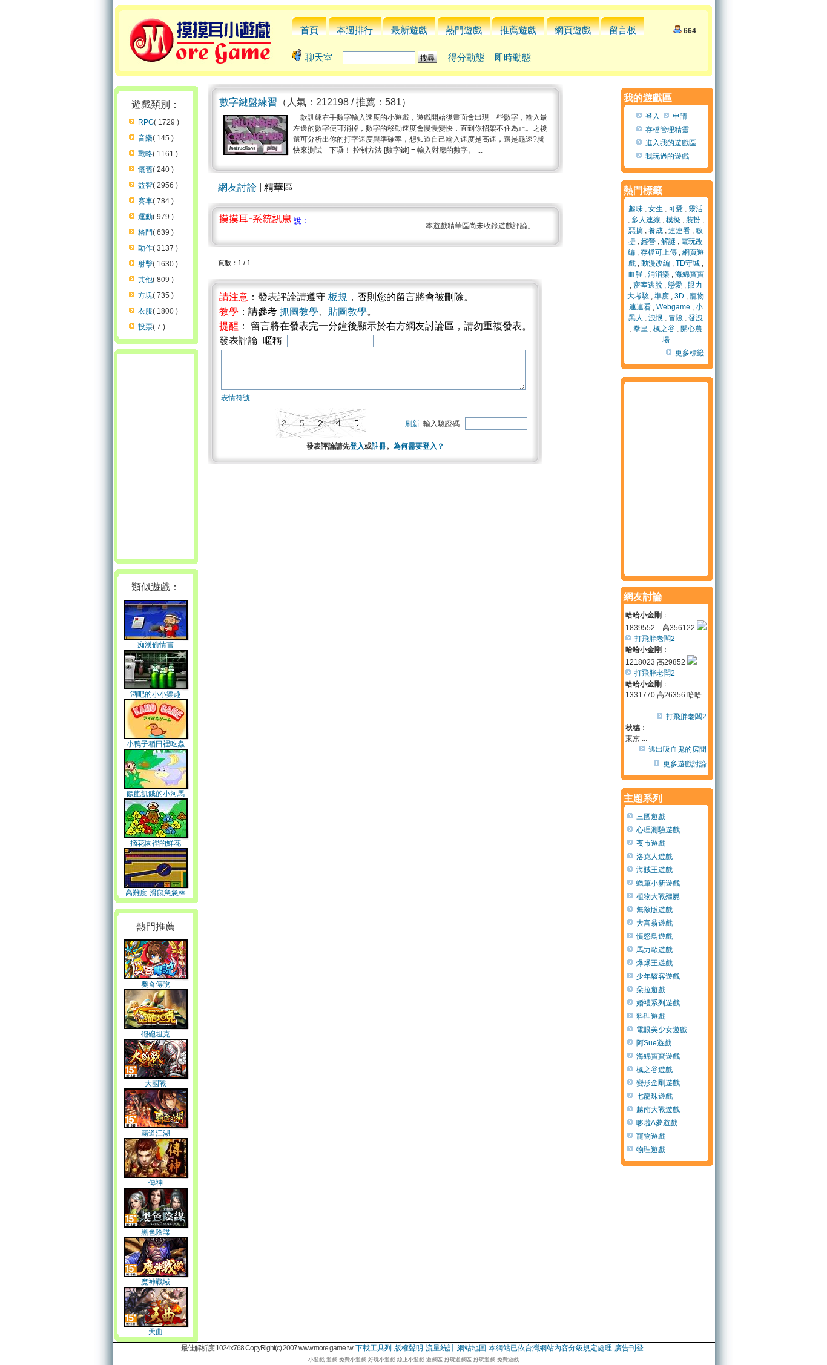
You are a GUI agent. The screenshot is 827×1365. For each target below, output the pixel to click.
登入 (357, 446)
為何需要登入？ (419, 446)
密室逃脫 (647, 285)
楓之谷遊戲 (654, 1069)
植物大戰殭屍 (658, 896)
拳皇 (640, 328)
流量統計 (440, 1348)
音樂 (145, 138)
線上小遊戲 (410, 1360)
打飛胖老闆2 (654, 638)
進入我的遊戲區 (670, 143)
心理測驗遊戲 (658, 830)
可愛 (675, 209)
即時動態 (513, 57)
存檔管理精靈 (667, 129)
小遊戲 (316, 1360)
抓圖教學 (299, 311)
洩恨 (655, 318)
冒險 (675, 318)
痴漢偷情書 (155, 644)
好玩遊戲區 (458, 1360)
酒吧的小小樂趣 (155, 694)
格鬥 (145, 232)
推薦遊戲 (518, 30)
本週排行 (355, 30)
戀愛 (675, 285)
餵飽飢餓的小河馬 (156, 793)
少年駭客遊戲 (658, 976)
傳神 (155, 1183)
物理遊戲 (650, 1149)
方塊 (145, 295)
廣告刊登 (629, 1348)
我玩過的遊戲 (667, 156)
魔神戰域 (155, 1282)
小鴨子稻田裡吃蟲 (156, 744)
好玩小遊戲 (381, 1360)
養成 (655, 230)
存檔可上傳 (659, 252)
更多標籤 (689, 353)
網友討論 (237, 187)
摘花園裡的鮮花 (155, 843)
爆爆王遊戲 (654, 963)
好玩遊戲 (484, 1360)
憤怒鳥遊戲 (654, 936)
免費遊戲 (508, 1360)
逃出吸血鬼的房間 (677, 749)
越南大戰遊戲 (658, 1109)
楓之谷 (664, 328)
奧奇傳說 (155, 984)
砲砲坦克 (155, 1034)
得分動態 (466, 57)
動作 (145, 248)
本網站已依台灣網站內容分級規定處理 (550, 1348)
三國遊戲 (650, 816)
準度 (661, 296)
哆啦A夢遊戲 (656, 1123)
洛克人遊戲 (654, 856)
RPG (146, 122)
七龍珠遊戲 (654, 1096)
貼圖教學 (347, 311)
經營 (648, 241)
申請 (680, 116)
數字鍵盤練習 (248, 102)
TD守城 (688, 263)
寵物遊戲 (650, 1136)
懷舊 (145, 169)
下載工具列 (373, 1348)
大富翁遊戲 (654, 923)
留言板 (622, 30)
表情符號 (235, 397)
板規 (338, 297)
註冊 (379, 446)
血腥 (635, 274)
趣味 (635, 209)
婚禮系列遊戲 (658, 1003)
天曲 (155, 1331)
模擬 (673, 219)
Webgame (673, 307)
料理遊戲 (650, 1016)
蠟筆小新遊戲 (658, 883)
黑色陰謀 (155, 1232)
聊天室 (318, 57)
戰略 (145, 154)
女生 (655, 209)
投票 (145, 327)
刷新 (412, 423)
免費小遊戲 (352, 1360)
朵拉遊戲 (650, 989)
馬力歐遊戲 (654, 950)
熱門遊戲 (464, 30)
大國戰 (155, 1083)
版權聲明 (408, 1348)
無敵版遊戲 (654, 910)
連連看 (679, 230)
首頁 (309, 30)
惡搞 (635, 230)
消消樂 (659, 274)
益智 (145, 185)
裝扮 (693, 219)
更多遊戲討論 (685, 764)
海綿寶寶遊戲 (658, 1056)
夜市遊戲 (650, 843)
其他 (145, 279)
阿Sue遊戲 (653, 1043)
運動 (145, 216)
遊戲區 (434, 1360)
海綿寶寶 (689, 274)
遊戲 (331, 1360)
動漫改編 (655, 263)
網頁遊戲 (573, 30)
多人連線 (646, 219)
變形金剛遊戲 (658, 1083)
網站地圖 (471, 1348)
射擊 (145, 264)
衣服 (145, 311)
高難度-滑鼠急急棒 (155, 893)
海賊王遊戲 (654, 870)
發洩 (695, 318)
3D (679, 296)
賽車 (145, 201)
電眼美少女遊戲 (661, 1029)
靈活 (695, 209)
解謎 (668, 241)
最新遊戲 (409, 30)
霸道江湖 (155, 1133)
